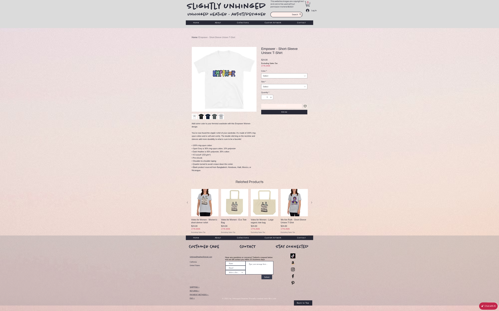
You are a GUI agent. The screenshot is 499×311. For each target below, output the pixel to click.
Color (264, 71)
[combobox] (284, 75)
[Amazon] (292, 262)
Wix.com (272, 299)
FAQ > (192, 298)
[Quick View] (204, 202)
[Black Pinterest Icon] (292, 282)
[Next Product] (311, 202)
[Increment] (271, 97)
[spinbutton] (267, 97)
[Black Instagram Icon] (292, 269)
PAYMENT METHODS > (199, 295)
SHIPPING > (194, 287)
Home (194, 37)
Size (263, 82)
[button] (308, 4)
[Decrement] (263, 97)
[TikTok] (292, 255)
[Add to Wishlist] (305, 106)
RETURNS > (194, 291)
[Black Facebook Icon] (292, 276)
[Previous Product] (187, 202)
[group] (249, 214)
